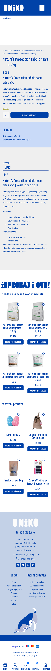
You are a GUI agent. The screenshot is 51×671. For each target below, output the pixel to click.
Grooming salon (14, 585)
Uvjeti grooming (37, 581)
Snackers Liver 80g (13, 480)
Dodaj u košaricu (29, 114)
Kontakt (14, 599)
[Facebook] (23, 565)
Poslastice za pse (23, 139)
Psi (11, 50)
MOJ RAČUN (46, 669)
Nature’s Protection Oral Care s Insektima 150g (38, 377)
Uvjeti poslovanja (37, 585)
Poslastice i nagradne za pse (23, 50)
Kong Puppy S (13, 434)
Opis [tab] (8, 167)
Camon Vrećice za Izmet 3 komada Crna (38, 482)
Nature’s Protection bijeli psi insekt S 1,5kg (38, 328)
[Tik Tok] (33, 565)
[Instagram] (18, 565)
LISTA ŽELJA (25, 669)
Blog (14, 603)
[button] (41, 8)
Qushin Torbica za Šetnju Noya (38, 436)
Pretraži (15, 669)
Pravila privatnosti (37, 596)
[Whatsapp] (28, 565)
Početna (5, 50)
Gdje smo (14, 596)
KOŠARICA (35, 669)
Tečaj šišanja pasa (14, 589)
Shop (14, 581)
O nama (14, 592)
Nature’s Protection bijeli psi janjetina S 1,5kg (13, 328)
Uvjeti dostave (37, 589)
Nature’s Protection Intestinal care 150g (13, 375)
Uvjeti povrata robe (37, 592)
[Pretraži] (15, 665)
